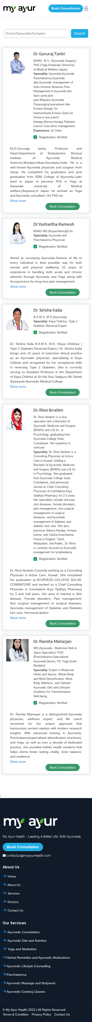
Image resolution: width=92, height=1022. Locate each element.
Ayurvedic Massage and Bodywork (31, 983)
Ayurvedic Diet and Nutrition (27, 940)
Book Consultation (65, 8)
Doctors (13, 901)
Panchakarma (16, 974)
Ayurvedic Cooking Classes (26, 991)
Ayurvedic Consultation (23, 932)
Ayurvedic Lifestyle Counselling (28, 966)
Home (11, 876)
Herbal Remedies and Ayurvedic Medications (38, 957)
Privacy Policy (41, 1014)
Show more (18, 200)
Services (13, 893)
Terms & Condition (16, 1014)
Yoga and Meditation (22, 949)
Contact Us (15, 910)
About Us (13, 884)
